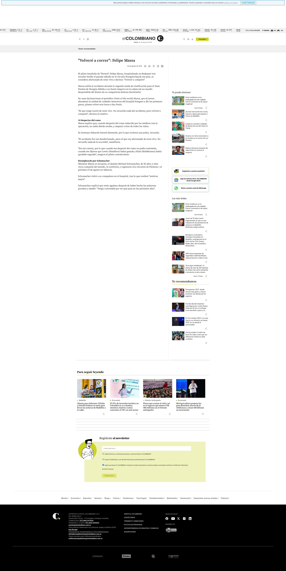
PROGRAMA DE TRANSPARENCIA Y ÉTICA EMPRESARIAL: (89, 532)
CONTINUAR (248, 2)
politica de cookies (231, 3)
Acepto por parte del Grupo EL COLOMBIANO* (129, 459)
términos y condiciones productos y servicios (123, 454)
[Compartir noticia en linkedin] (162, 66)
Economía (116, 400)
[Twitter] (154, 66)
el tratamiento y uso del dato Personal (120, 459)
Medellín (82, 400)
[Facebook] (158, 66)
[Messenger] (145, 66)
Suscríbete (202, 39)
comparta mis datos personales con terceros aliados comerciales (146, 465)
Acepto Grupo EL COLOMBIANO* (127, 454)
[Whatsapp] (149, 66)
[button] (206, 108)
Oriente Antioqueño (153, 400)
